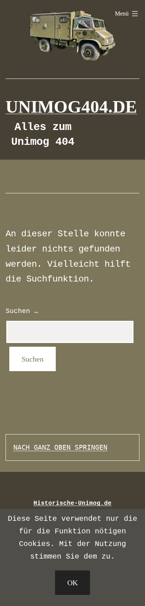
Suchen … (22, 311)
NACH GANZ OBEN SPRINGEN (60, 447)
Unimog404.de (71, 106)
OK (72, 583)
